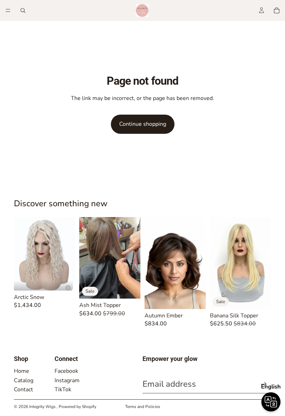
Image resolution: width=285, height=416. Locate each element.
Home (21, 371)
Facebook (66, 371)
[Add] (64, 280)
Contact (23, 389)
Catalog (23, 380)
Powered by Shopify (77, 406)
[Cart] (276, 10)
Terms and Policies (142, 406)
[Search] (23, 10)
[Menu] (8, 10)
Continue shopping (142, 124)
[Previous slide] (87, 257)
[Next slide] (132, 257)
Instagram (67, 380)
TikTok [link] (63, 389)
